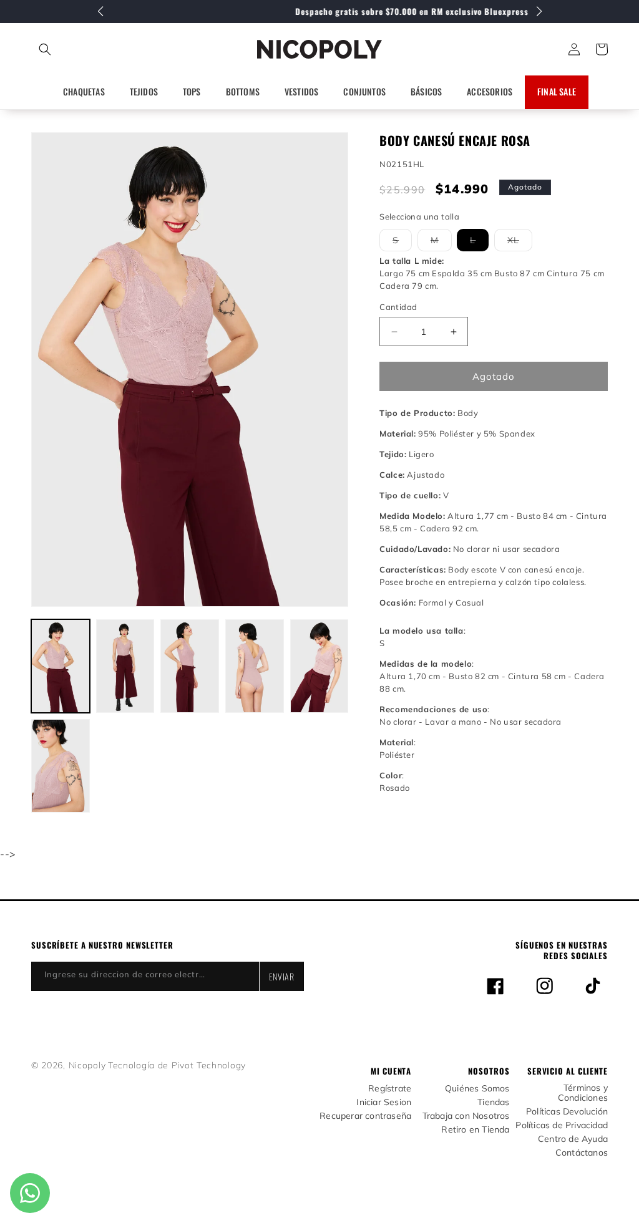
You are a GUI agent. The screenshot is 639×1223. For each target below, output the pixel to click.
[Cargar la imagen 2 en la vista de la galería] (125, 666)
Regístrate (389, 1088)
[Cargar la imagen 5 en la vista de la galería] (319, 666)
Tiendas (493, 1102)
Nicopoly (87, 1065)
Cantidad (398, 307)
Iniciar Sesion (383, 1102)
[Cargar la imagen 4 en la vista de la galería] (254, 666)
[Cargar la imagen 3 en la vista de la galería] (189, 666)
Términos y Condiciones (583, 1093)
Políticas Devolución (567, 1111)
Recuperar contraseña (365, 1116)
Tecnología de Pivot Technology (177, 1065)
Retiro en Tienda (475, 1129)
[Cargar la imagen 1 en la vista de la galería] (60, 666)
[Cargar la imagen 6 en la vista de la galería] (60, 766)
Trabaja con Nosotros (466, 1116)
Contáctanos (581, 1153)
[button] (100, 49)
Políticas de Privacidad (561, 1125)
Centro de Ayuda (573, 1139)
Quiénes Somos (477, 1088)
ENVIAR (282, 976)
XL (519, 242)
